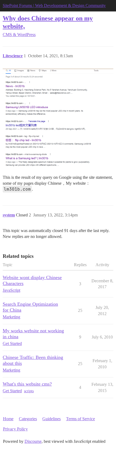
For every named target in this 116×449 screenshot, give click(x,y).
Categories (28, 418)
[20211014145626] (58, 118)
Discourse (33, 441)
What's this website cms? (27, 384)
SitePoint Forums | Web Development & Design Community (54, 5)
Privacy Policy (15, 429)
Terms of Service (80, 418)
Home (8, 418)
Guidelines (51, 418)
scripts (29, 391)
